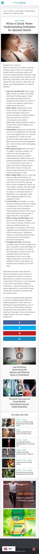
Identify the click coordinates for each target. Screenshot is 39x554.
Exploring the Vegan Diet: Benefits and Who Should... (25, 473)
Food (16, 21)
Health (22, 21)
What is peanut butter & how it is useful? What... (24, 433)
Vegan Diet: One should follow (24, 463)
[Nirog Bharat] (19, 2)
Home (5, 11)
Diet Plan (19, 440)
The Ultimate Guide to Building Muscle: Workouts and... (25, 444)
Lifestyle (24, 420)
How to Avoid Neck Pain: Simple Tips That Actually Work (24, 424)
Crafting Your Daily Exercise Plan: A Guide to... (25, 453)
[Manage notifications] (34, 549)
